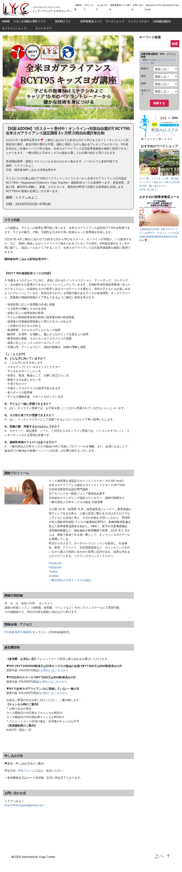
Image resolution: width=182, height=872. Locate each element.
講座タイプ (146, 92)
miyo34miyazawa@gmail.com (24, 805)
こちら (158, 60)
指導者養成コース (91, 21)
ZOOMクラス (63, 21)
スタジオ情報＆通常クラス (29, 21)
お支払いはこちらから (55, 670)
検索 (175, 43)
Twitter (53, 571)
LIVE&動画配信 (162, 21)
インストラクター (138, 21)
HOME (6, 21)
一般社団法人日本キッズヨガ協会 (70, 580)
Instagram (55, 567)
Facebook (55, 563)
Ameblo (54, 576)
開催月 (144, 68)
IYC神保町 (24, 632)
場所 (143, 75)
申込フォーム (26, 770)
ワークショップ (114, 21)
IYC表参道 (10, 632)
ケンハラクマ (43, 28)
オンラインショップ (14, 28)
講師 (143, 83)
